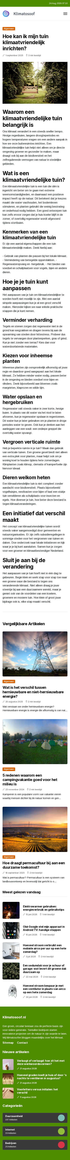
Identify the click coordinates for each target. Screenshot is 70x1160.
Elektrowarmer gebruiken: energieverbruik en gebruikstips (43, 908)
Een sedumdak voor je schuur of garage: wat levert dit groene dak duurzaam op (44, 969)
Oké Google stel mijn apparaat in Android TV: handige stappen (44, 928)
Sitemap (8, 1042)
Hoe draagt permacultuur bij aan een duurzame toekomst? (34, 865)
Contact (22, 1042)
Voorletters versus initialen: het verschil (37, 1091)
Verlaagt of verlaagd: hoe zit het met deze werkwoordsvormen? (40, 1062)
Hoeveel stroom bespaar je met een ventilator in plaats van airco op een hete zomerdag (44, 989)
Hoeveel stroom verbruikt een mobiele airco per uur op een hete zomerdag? (44, 948)
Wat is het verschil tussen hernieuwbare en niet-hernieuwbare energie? (33, 692)
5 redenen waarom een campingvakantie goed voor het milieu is (30, 779)
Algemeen (9, 28)
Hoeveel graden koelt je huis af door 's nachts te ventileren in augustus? (41, 1077)
